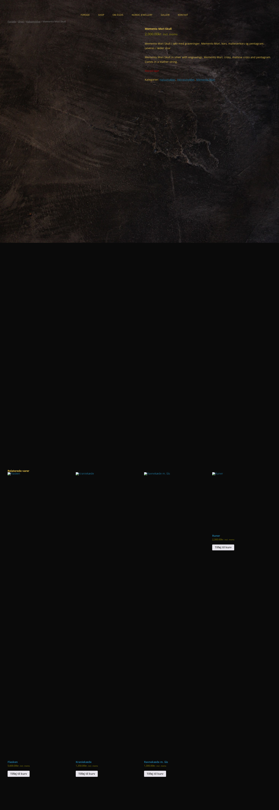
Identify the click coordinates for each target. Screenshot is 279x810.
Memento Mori (205, 79)
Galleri (165, 14)
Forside (85, 14)
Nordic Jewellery (142, 14)
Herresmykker (186, 79)
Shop (101, 14)
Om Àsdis (118, 14)
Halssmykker (33, 21)
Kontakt (183, 14)
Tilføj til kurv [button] (18, 773)
